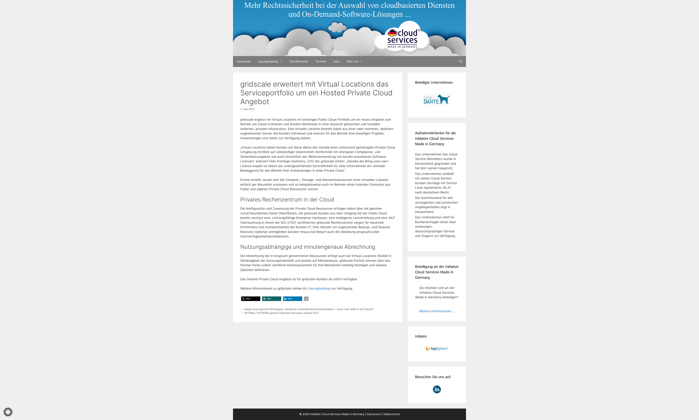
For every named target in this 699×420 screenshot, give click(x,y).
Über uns (353, 61)
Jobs (336, 61)
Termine (320, 61)
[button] (250, 298)
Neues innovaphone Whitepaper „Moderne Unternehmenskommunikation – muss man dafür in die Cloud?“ (309, 309)
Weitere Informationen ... (437, 311)
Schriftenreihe (298, 61)
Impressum (374, 414)
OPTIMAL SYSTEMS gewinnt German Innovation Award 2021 (281, 312)
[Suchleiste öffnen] (460, 61)
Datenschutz (392, 414)
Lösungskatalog (268, 61)
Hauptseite (244, 61)
